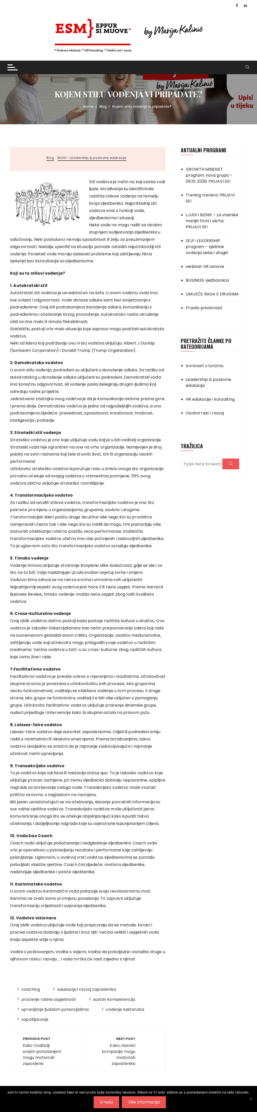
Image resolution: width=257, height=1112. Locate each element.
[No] (250, 1098)
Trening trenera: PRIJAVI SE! (210, 198)
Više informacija (144, 1102)
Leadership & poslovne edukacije (208, 382)
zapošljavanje (34, 1019)
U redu (106, 1102)
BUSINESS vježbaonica (207, 280)
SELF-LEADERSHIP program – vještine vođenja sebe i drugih (207, 247)
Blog (50, 158)
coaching (30, 989)
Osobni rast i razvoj (205, 413)
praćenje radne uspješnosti (48, 999)
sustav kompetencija (114, 999)
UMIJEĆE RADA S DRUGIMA (212, 294)
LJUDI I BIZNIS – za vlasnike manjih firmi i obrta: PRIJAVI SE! (212, 221)
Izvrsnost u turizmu (204, 366)
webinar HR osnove (205, 266)
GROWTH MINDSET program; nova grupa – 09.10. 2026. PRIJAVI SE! (209, 175)
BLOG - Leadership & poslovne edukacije (91, 158)
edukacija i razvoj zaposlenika (86, 989)
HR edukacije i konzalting (210, 399)
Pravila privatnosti (204, 308)
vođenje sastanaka (125, 1009)
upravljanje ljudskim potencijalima (55, 1009)
